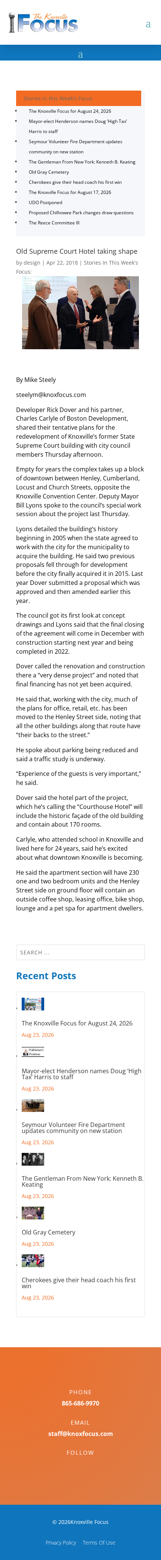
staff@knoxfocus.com (80, 1434)
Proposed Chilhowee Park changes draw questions (81, 212)
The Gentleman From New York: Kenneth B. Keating (82, 162)
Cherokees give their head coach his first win (75, 182)
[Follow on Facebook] (73, 1466)
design (32, 262)
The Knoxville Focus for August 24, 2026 (70, 111)
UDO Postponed (45, 202)
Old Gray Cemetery (49, 172)
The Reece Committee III (54, 223)
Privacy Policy (61, 1542)
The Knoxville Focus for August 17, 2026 (70, 192)
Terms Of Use (99, 1542)
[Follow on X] (88, 1466)
